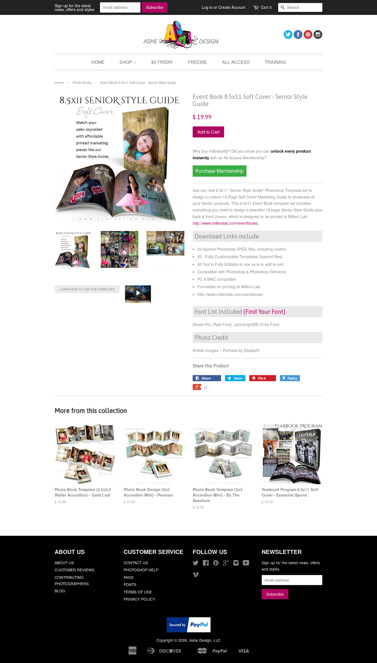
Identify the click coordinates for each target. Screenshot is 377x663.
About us (64, 562)
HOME (98, 62)
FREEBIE (197, 62)
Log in (207, 7)
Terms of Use (138, 592)
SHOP (126, 62)
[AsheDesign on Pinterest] (308, 37)
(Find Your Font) (264, 311)
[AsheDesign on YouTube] (246, 563)
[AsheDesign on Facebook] (298, 37)
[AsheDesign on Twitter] (288, 37)
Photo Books (82, 82)
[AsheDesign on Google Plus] (226, 563)
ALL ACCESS (236, 62)
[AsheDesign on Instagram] (318, 37)
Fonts (130, 584)
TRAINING (275, 62)
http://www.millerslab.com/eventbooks (225, 223)
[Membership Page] (219, 175)
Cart (266, 7)
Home (59, 82)
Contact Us (136, 562)
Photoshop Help (141, 569)
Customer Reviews (74, 569)
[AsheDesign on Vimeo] (196, 575)
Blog (60, 590)
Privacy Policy (139, 599)
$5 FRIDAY (162, 62)
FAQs (129, 577)
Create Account (231, 7)
